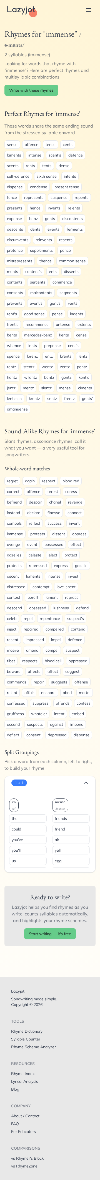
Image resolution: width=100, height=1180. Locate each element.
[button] (89, 10)
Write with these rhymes (31, 90)
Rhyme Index (22, 1073)
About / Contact (25, 1115)
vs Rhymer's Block (27, 1158)
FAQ (15, 1123)
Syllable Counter (25, 1039)
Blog (15, 1089)
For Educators (23, 1131)
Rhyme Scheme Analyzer (33, 1046)
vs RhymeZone (24, 1166)
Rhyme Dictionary (26, 1031)
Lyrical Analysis (24, 1081)
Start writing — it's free (50, 933)
